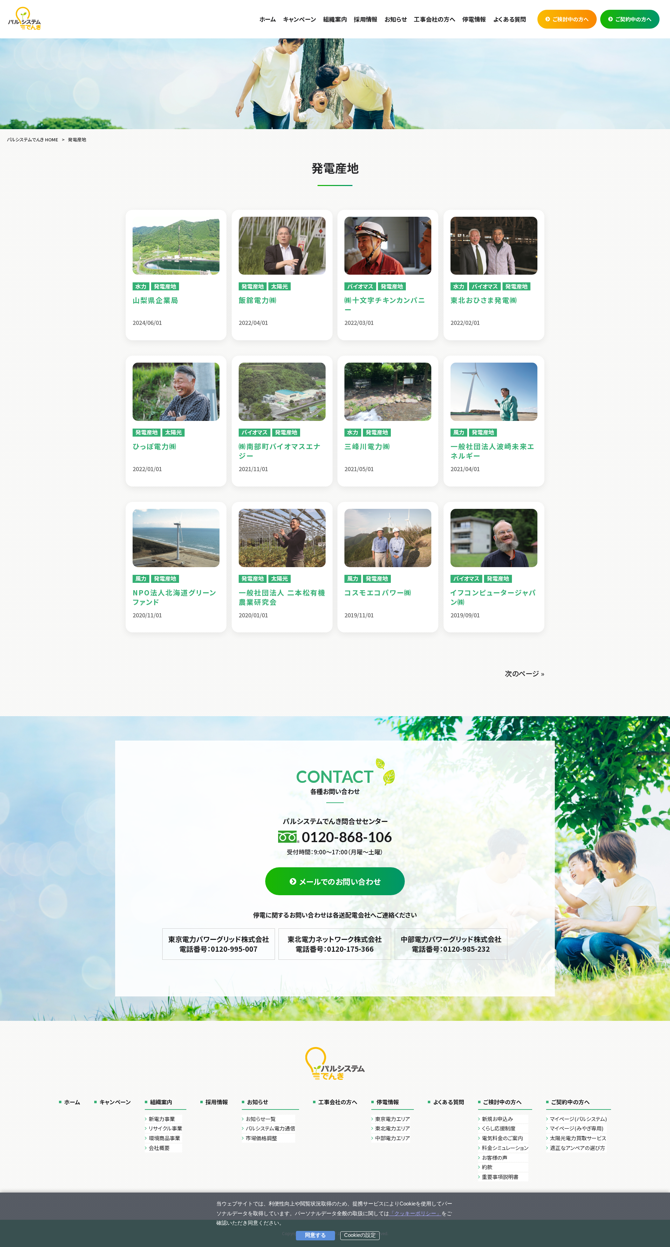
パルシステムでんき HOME (32, 139)
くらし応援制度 (498, 1128)
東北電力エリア (392, 1128)
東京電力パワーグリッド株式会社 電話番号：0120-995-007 (218, 944)
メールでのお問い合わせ (340, 881)
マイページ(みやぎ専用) (576, 1128)
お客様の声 (494, 1157)
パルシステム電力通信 (270, 1128)
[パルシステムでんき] (24, 18)
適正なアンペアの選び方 (577, 1147)
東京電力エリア (392, 1118)
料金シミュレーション (505, 1147)
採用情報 (217, 1102)
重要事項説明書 (500, 1176)
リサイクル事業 (165, 1128)
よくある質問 (448, 1102)
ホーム (72, 1102)
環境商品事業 (164, 1138)
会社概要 (159, 1147)
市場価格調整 (261, 1138)
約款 (487, 1167)
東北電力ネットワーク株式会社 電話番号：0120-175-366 (335, 944)
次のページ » (524, 673)
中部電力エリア (392, 1138)
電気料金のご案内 (502, 1138)
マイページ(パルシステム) (578, 1118)
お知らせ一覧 (261, 1118)
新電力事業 (162, 1118)
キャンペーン (115, 1102)
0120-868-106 (347, 837)
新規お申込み (497, 1118)
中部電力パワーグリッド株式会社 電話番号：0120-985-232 (451, 944)
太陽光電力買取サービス (578, 1138)
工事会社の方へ (337, 1102)
